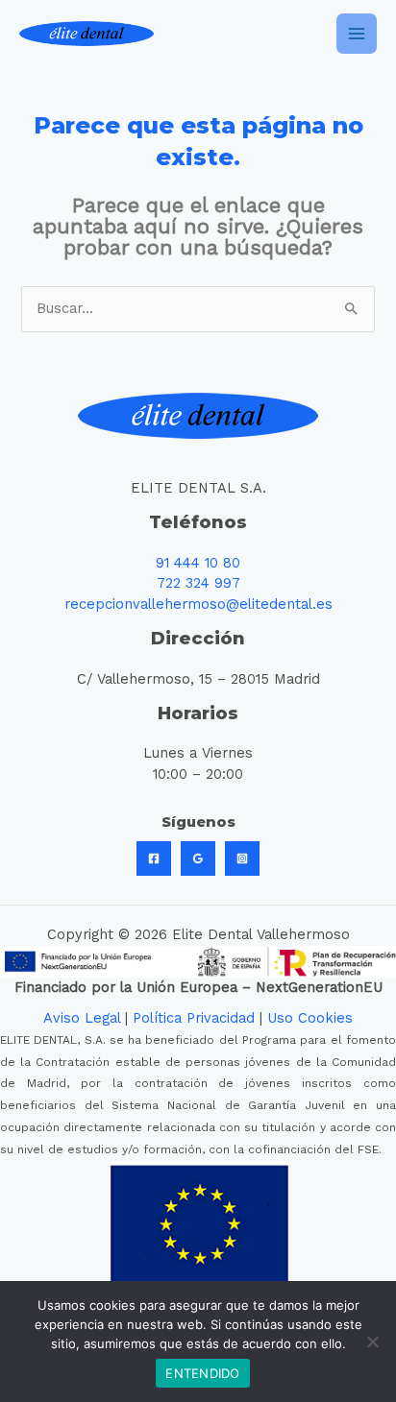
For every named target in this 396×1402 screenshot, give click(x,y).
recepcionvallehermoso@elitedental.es (198, 604)
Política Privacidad (194, 1018)
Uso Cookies (310, 1018)
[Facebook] (153, 858)
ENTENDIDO (202, 1373)
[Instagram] (242, 858)
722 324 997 (198, 583)
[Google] (198, 858)
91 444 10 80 (198, 562)
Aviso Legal (81, 1018)
